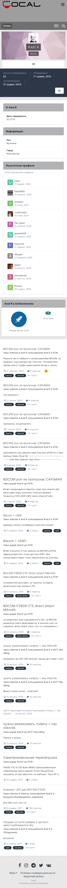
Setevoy (25, 793)
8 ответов (34, 371)
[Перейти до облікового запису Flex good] (10, 224)
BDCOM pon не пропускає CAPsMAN (26, 348)
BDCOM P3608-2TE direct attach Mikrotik (29, 573)
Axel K (24, 352)
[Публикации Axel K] (33, 64)
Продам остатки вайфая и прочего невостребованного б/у (25, 823)
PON (55, 352)
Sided (17, 265)
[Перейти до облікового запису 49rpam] (10, 256)
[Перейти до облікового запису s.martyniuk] (10, 214)
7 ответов (34, 591)
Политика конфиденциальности (37, 873)
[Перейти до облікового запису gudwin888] (10, 235)
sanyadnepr (20, 275)
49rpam (18, 254)
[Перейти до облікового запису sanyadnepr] (10, 277)
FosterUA (19, 244)
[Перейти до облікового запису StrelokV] (10, 203)
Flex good (19, 223)
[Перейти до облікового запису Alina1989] (10, 193)
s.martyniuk (20, 212)
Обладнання (10, 832)
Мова (12, 873)
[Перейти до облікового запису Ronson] (10, 287)
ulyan (17, 181)
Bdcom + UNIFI (12, 515)
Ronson (18, 286)
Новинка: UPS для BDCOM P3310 (24, 789)
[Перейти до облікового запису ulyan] (10, 182)
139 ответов (34, 808)
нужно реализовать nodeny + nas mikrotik (30, 645)
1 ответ (31, 843)
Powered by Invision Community (33, 883)
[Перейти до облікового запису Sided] (10, 266)
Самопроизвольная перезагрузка (30, 757)
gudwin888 (20, 233)
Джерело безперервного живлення (23, 797)
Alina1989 (19, 191)
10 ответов (35, 664)
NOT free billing (36, 732)
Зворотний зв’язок (33, 876)
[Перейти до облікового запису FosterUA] (10, 245)
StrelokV (18, 202)
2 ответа (34, 530)
